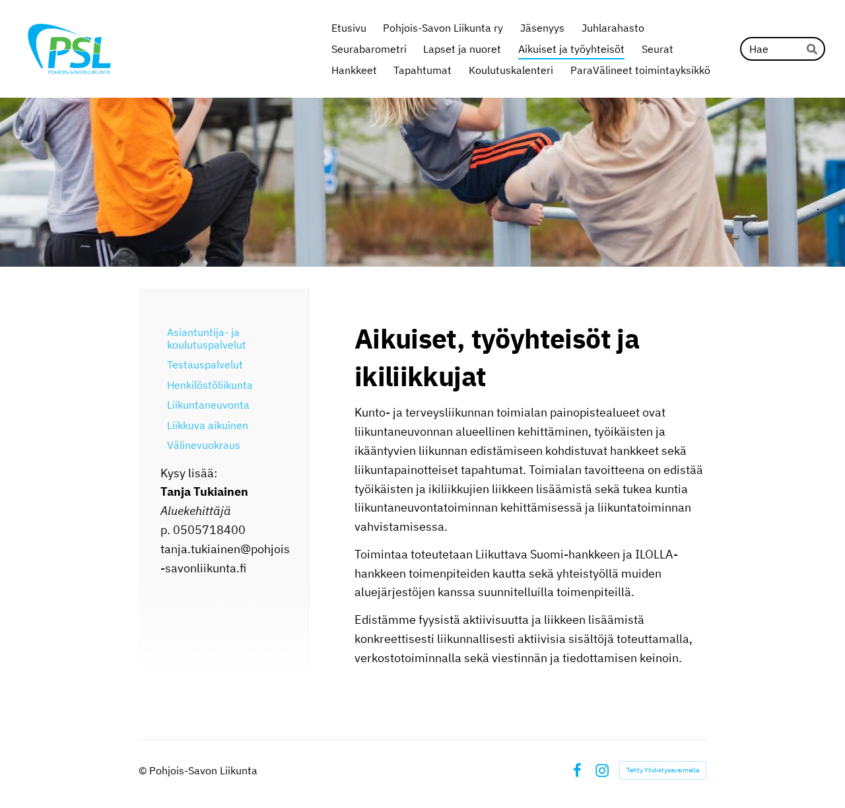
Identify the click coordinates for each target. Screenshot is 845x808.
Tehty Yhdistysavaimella (662, 770)
